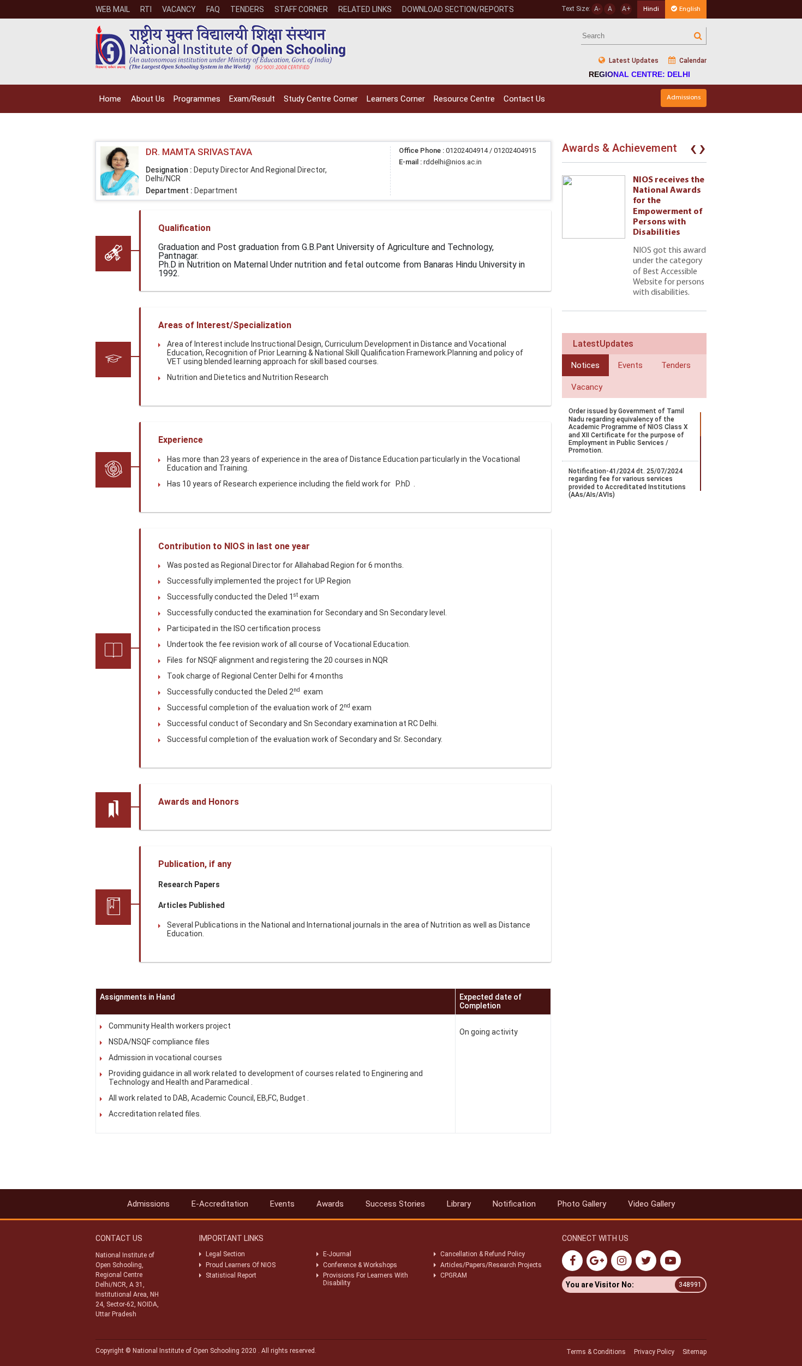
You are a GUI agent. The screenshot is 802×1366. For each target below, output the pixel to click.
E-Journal (337, 1254)
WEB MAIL (112, 9)
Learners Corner (396, 99)
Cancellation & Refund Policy (482, 1254)
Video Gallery (651, 1204)
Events (282, 1204)
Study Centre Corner (321, 99)
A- (597, 9)
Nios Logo (220, 47)
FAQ (213, 9)
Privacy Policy (654, 1352)
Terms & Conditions (596, 1352)
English (690, 9)
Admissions (684, 97)
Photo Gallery (582, 1204)
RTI (146, 9)
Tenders (247, 9)
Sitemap (695, 1352)
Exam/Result (252, 99)
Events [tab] (630, 365)
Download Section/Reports (458, 9)
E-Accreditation (219, 1204)
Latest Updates (633, 60)
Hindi (651, 9)
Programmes (196, 99)
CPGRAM (454, 1275)
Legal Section (225, 1254)
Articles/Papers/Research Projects (491, 1265)
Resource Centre (464, 99)
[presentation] (693, 150)
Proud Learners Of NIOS (241, 1265)
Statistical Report (231, 1275)
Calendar (692, 60)
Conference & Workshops (360, 1265)
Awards (330, 1204)
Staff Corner (301, 9)
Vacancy (179, 9)
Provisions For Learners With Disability (365, 1279)
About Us (148, 99)
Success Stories (395, 1204)
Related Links (365, 9)
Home (110, 99)
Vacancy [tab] (586, 387)
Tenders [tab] (676, 365)
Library (459, 1204)
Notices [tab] (585, 365)
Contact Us (524, 99)
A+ (626, 9)
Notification (514, 1204)
